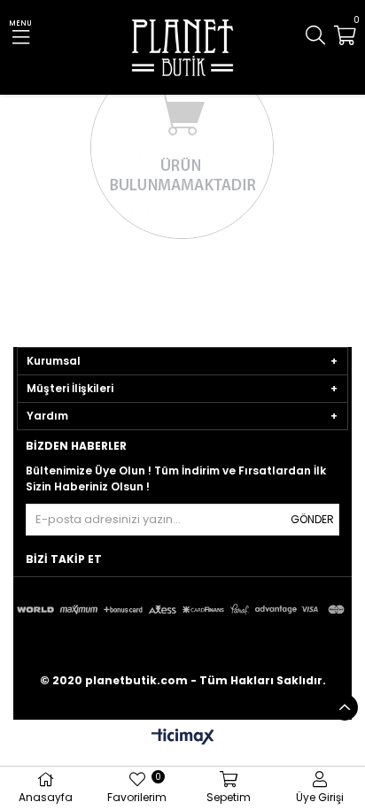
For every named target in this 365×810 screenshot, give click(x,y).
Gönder (312, 519)
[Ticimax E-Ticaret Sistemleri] (182, 738)
